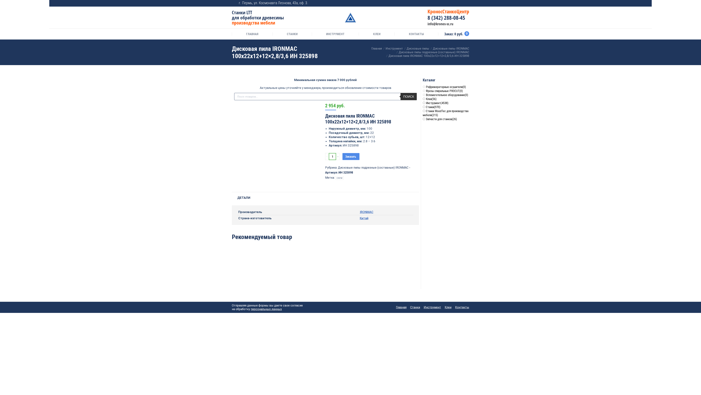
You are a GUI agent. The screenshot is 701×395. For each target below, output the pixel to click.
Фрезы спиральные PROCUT (444, 91)
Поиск (408, 96)
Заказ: (456, 34)
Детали (243, 198)
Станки (433, 107)
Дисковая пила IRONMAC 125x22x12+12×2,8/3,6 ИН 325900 (249, 276)
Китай (364, 218)
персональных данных (266, 309)
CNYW (339, 178)
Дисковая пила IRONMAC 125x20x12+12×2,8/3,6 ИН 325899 (325, 276)
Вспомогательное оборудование (447, 95)
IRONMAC (366, 212)
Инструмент (437, 103)
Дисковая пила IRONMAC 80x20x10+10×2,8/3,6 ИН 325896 (363, 276)
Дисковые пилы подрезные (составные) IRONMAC (373, 167)
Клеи (431, 99)
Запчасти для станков (441, 119)
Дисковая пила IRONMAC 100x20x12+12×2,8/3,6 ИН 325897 (287, 276)
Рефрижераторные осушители (446, 87)
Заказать (350, 157)
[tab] (243, 196)
